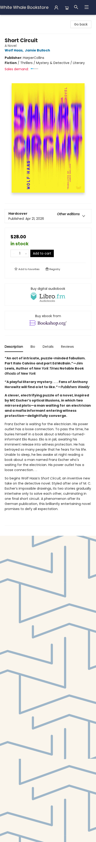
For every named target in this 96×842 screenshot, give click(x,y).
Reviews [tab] (67, 346)
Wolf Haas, (14, 50)
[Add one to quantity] (26, 253)
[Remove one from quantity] (14, 253)
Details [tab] (48, 346)
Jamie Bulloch (37, 50)
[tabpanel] (48, 441)
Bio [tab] (33, 346)
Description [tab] (14, 346)
